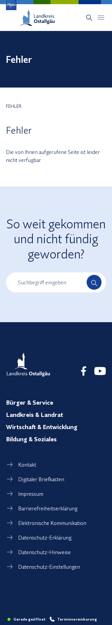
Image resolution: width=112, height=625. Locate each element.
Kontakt (27, 464)
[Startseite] (37, 18)
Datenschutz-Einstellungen (49, 566)
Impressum (30, 493)
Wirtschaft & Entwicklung (41, 427)
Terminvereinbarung (77, 619)
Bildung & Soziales (31, 439)
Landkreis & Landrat (34, 415)
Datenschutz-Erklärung (44, 537)
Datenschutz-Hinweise (44, 552)
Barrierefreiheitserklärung (47, 508)
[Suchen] (94, 282)
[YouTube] (100, 371)
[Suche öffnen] (89, 17)
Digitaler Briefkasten (41, 479)
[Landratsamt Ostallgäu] (28, 364)
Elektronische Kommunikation (52, 523)
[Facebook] (84, 371)
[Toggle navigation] (101, 18)
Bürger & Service (29, 402)
